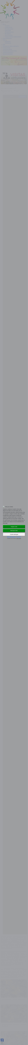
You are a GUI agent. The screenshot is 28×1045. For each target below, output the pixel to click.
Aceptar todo (14, 526)
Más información (11, 537)
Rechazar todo (14, 530)
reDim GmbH (19, 538)
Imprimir (19, 537)
